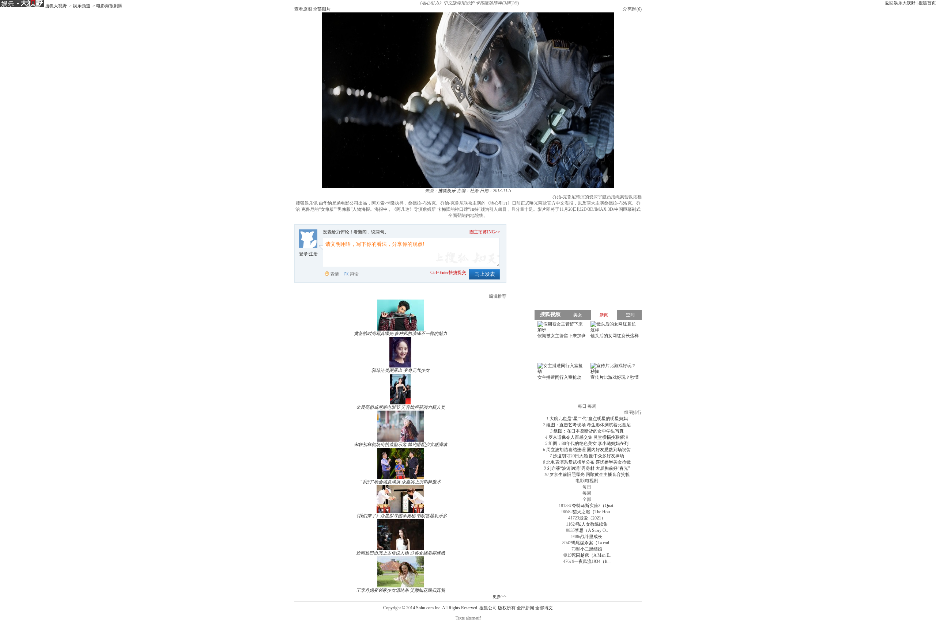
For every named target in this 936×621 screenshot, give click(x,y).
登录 (303, 253)
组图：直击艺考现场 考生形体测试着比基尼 (588, 424)
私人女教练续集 (592, 524)
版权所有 (507, 607)
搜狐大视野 (56, 5)
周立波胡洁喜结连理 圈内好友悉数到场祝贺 (588, 449)
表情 (334, 274)
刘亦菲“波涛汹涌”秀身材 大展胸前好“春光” (588, 468)
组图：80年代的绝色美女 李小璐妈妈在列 (588, 443)
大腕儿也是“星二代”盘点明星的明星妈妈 (589, 418)
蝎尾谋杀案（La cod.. (591, 542)
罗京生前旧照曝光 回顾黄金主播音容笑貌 (590, 474)
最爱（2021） (592, 518)
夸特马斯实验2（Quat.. (593, 505)
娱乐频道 (81, 5)
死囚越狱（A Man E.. (591, 555)
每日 (586, 486)
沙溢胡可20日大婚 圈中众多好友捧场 (588, 455)
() (639, 9)
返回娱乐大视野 (900, 2)
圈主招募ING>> (484, 232)
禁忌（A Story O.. (591, 530)
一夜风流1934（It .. (592, 561)
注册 (313, 253)
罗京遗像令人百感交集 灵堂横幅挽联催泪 (588, 437)
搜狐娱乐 (447, 190)
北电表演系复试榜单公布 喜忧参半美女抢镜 (588, 462)
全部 (586, 499)
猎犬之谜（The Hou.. (592, 511)
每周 (586, 493)
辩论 (354, 274)
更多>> (499, 596)
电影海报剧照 (109, 5)
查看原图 (303, 9)
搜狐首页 (927, 2)
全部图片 (322, 9)
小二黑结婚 (591, 549)
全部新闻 (525, 607)
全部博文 (544, 607)
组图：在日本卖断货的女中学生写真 (589, 431)
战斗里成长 (591, 536)
